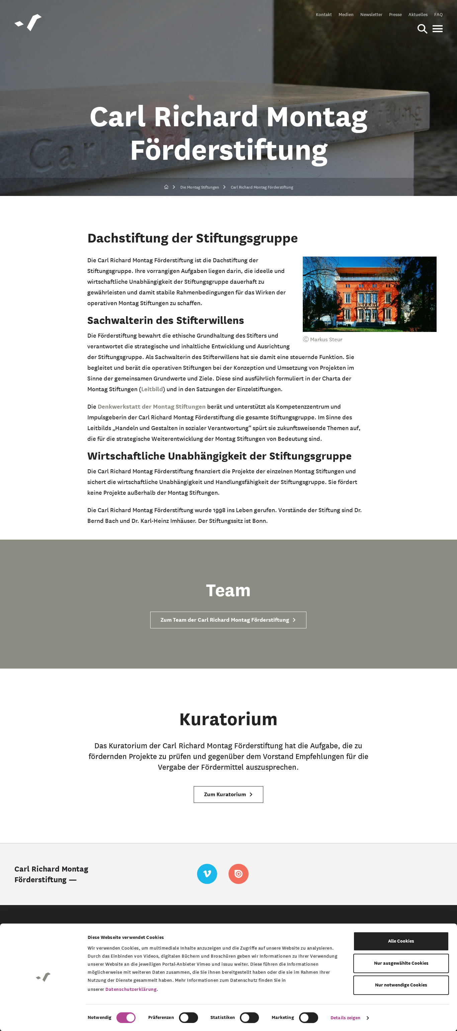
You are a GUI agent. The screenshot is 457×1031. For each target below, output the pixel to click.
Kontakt (324, 14)
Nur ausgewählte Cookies (401, 963)
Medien (346, 14)
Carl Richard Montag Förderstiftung (262, 187)
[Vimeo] (207, 874)
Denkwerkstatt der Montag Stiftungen (152, 406)
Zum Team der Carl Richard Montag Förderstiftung (225, 619)
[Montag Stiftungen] (28, 23)
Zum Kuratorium (225, 794)
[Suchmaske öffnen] (423, 29)
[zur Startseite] (166, 187)
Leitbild (152, 389)
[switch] (188, 1017)
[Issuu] (239, 874)
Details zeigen (345, 1018)
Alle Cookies (401, 941)
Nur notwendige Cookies (401, 985)
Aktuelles (418, 14)
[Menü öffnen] (438, 29)
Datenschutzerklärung (131, 989)
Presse (395, 14)
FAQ (438, 14)
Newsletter (371, 14)
